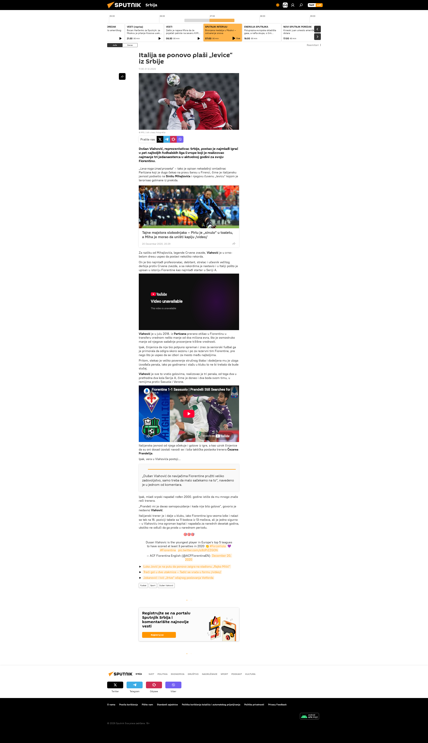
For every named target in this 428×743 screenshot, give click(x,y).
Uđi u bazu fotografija (155, 132)
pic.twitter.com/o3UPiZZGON (198, 550)
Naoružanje (209, 673)
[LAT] (319, 5)
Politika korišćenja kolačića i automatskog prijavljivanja (211, 704)
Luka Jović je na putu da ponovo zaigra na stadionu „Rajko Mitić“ (186, 566)
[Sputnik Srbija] (125, 9)
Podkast (236, 673)
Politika (162, 673)
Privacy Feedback (277, 704)
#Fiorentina (168, 550)
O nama (111, 704)
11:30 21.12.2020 (147, 68)
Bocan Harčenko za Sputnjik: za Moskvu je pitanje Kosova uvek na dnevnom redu (143, 33)
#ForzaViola (218, 546)
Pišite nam (147, 704)
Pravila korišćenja (128, 704)
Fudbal (143, 585)
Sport (152, 585)
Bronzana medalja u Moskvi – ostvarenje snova (220, 32)
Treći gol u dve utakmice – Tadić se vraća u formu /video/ (182, 572)
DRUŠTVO (193, 673)
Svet (151, 673)
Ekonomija (177, 673)
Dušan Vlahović (166, 585)
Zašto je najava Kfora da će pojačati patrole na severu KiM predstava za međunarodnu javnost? (182, 34)
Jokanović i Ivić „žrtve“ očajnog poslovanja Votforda (178, 578)
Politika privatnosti (254, 704)
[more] (234, 243)
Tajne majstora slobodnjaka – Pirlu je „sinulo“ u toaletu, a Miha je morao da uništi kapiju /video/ (187, 234)
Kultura (250, 673)
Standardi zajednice (167, 704)
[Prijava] (292, 5)
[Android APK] (309, 716)
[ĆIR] (312, 5)
